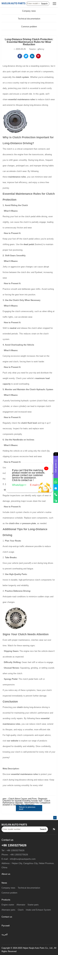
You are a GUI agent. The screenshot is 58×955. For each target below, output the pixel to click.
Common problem (29, 26)
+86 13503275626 (14, 845)
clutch (20, 707)
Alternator (21, 905)
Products (6, 900)
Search (44, 3)
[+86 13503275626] (55, 493)
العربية (5, 934)
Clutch (21, 910)
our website (12, 741)
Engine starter (8, 905)
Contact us (7, 917)
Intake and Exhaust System (38, 910)
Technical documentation (29, 19)
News (4, 883)
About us (6, 874)
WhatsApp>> (19, 484)
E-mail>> (35, 484)
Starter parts (33, 905)
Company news (29, 11)
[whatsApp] (55, 481)
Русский (6, 925)
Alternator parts (8, 910)
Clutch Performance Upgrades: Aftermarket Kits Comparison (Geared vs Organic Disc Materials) (26, 803)
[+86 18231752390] (55, 500)
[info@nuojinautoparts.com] (55, 487)
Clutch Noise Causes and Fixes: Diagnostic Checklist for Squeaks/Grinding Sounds (25, 800)
